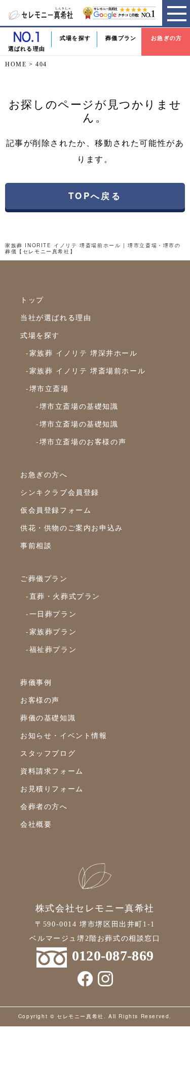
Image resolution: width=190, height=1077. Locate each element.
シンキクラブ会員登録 (59, 492)
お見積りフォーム (52, 788)
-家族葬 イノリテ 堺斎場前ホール (85, 370)
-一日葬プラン (51, 613)
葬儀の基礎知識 (47, 717)
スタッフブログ (47, 753)
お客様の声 (40, 700)
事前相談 (36, 545)
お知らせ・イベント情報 (63, 735)
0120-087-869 (113, 956)
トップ (32, 299)
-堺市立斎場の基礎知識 (77, 406)
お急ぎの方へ (44, 474)
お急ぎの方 (166, 38)
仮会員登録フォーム (55, 510)
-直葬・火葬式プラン (63, 596)
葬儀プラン (120, 38)
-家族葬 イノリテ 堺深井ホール (82, 353)
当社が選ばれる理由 (55, 317)
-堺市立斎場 (47, 388)
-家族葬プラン (51, 631)
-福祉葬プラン (51, 649)
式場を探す (75, 38)
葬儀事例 (36, 682)
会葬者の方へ (44, 806)
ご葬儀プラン (44, 578)
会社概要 (36, 824)
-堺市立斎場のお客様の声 (81, 441)
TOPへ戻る (95, 195)
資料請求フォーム (52, 770)
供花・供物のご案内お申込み (71, 527)
